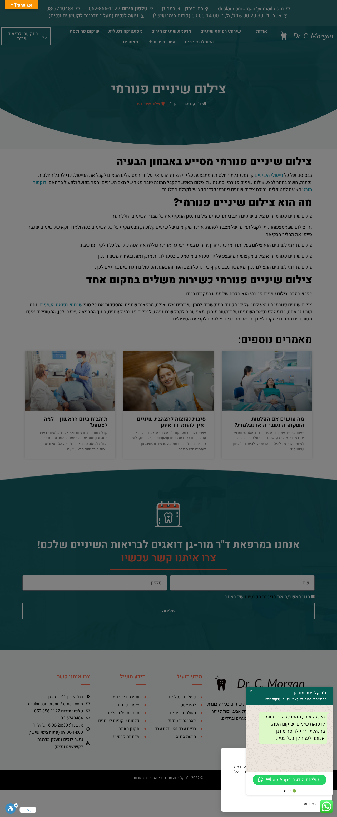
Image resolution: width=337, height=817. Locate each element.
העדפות (241, 790)
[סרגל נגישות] (11, 809)
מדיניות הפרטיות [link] (315, 803)
